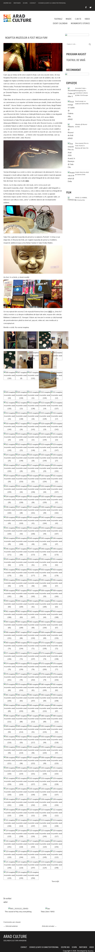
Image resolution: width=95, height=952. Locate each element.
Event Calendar (60, 23)
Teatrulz (58, 19)
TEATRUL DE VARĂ (75, 60)
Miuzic (68, 19)
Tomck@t (55, 881)
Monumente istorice (80, 23)
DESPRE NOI (7, 3)
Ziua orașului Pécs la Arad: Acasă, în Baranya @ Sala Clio (81, 146)
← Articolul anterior (10, 926)
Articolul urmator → (49, 926)
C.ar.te (78, 19)
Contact (33, 3)
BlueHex (90, 951)
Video (87, 19)
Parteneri (17, 3)
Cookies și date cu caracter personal (52, 3)
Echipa (25, 3)
